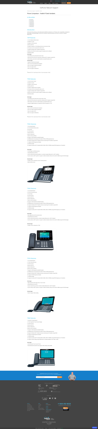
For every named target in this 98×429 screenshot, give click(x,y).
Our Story (39, 404)
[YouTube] (50, 398)
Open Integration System (30, 409)
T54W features (32, 24)
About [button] (49, 3)
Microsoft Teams (29, 405)
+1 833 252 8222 (64, 404)
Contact (53, 3)
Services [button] (41, 3)
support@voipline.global (57, 374)
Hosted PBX (29, 404)
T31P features (32, 20)
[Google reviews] (45, 399)
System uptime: (60, 428)
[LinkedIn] (55, 398)
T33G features (32, 21)
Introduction (31, 19)
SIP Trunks (28, 410)
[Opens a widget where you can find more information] (94, 428)
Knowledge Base (48, 404)
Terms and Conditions (41, 409)
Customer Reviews (41, 408)
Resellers (56, 3)
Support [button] (45, 3)
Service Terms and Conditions (52, 428)
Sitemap (46, 428)
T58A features (32, 26)
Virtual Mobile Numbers (30, 408)
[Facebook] (52, 398)
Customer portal (48, 410)
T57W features (32, 25)
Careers (39, 405)
